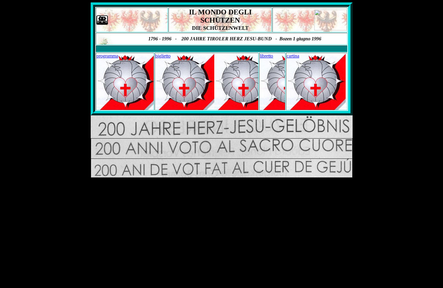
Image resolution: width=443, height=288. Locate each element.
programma (107, 55)
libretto (266, 55)
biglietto (163, 55)
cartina (293, 55)
